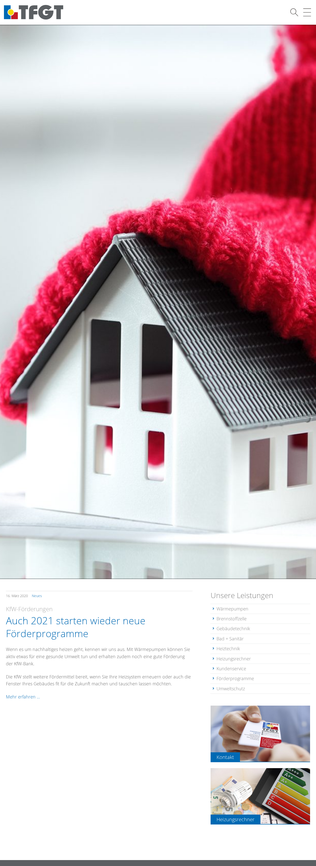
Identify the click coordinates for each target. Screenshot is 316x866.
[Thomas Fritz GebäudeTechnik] (33, 12)
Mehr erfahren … (23, 697)
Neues (37, 595)
